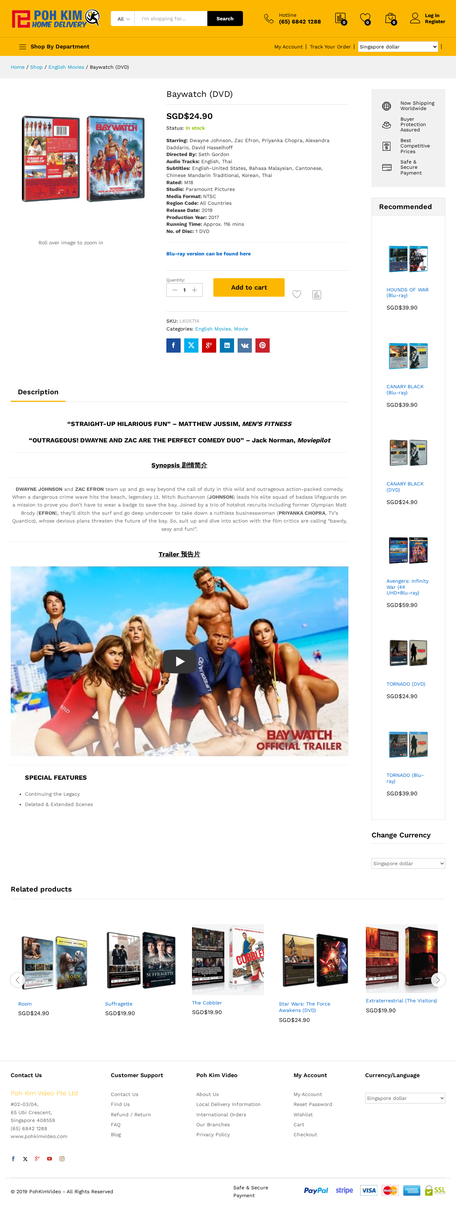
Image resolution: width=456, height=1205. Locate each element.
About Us (207, 1094)
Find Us (120, 1104)
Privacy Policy (213, 1134)
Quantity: (175, 280)
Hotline (287, 15)
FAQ (115, 1124)
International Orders (221, 1114)
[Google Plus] (37, 1159)
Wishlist (303, 1114)
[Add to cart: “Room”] (30, 992)
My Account (288, 47)
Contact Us (124, 1094)
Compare (317, 295)
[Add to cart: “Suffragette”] (116, 992)
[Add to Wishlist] (298, 295)
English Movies (213, 329)
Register (435, 21)
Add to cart (249, 287)
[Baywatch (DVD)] (173, 345)
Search (225, 18)
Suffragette (119, 1004)
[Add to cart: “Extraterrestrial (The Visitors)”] (377, 989)
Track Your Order (330, 47)
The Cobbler (207, 1003)
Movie (241, 329)
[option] (54, 975)
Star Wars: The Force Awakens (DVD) (304, 1007)
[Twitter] (25, 1159)
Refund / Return (131, 1114)
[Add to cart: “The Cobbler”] (203, 991)
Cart (299, 1124)
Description (38, 391)
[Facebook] (13, 1159)
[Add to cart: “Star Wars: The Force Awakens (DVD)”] (290, 992)
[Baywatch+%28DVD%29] (191, 345)
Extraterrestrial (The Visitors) (401, 1000)
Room (25, 1004)
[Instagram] (62, 1159)
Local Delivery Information (228, 1104)
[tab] (38, 395)
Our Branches (213, 1124)
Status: (175, 128)
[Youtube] (49, 1159)
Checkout (305, 1134)
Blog (116, 1134)
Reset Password (313, 1104)
